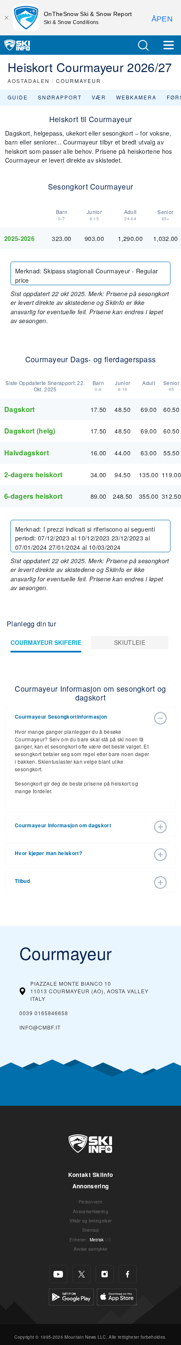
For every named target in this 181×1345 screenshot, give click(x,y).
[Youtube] (58, 1274)
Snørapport (60, 97)
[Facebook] (128, 1274)
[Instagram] (105, 1274)
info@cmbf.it (40, 1027)
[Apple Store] (117, 1296)
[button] (143, 45)
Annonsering (90, 1186)
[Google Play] (71, 1296)
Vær (99, 97)
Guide (18, 97)
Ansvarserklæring (90, 1211)
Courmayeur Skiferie (46, 642)
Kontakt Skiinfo (90, 1175)
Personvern (90, 1201)
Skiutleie (129, 642)
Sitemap (90, 1230)
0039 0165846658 (43, 1012)
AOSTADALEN (29, 80)
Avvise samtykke (91, 1249)
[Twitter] (81, 1274)
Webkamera (136, 97)
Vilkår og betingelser (90, 1220)
